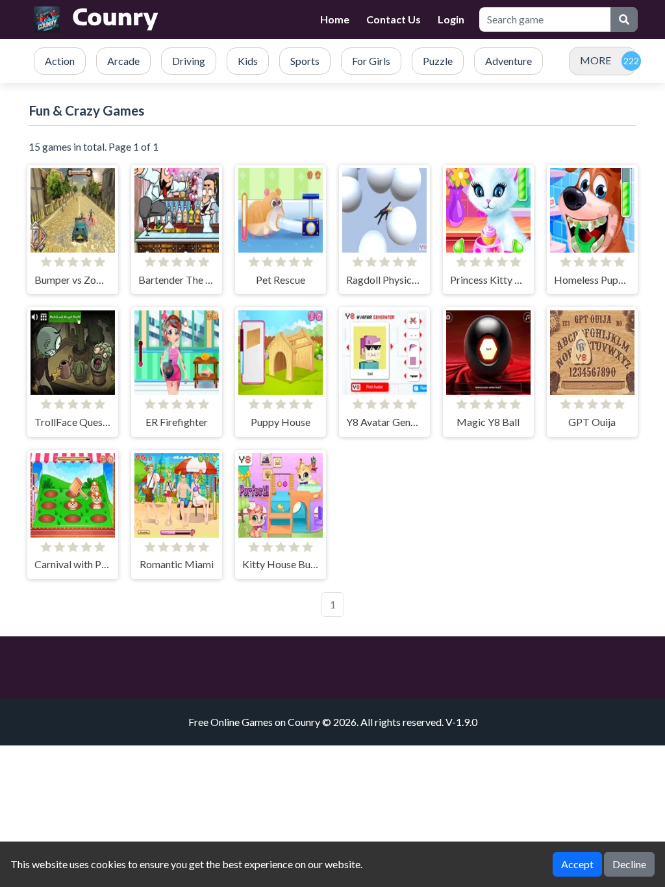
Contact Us (393, 19)
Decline (629, 864)
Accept (577, 864)
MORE (595, 60)
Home (334, 19)
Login (451, 19)
